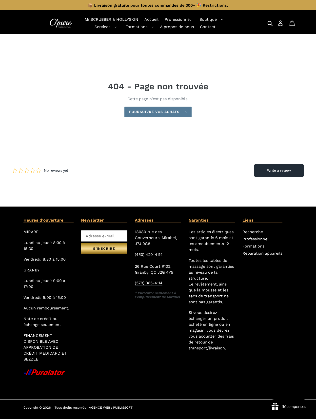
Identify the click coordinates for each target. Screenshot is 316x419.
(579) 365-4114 (148, 283)
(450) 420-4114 (149, 254)
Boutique (208, 19)
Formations (136, 26)
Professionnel (255, 239)
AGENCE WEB (99, 407)
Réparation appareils (262, 253)
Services (102, 26)
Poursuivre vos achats (154, 112)
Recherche (252, 231)
